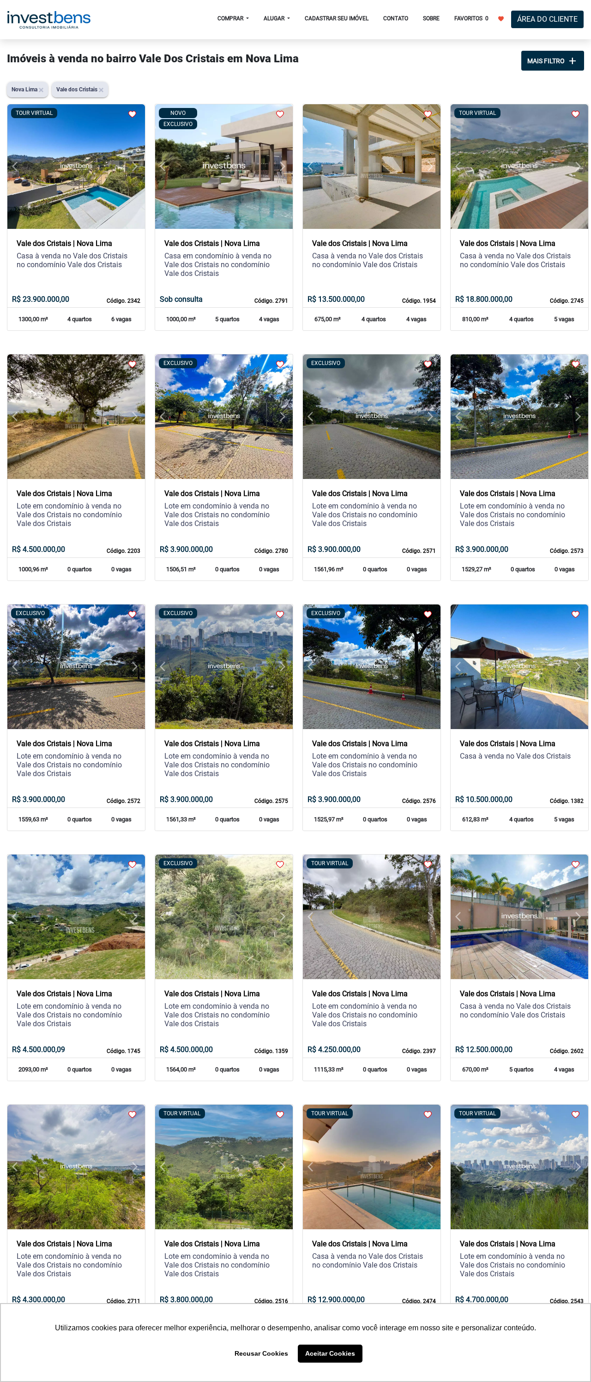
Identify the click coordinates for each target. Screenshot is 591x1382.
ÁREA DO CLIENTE (547, 19)
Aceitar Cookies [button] (330, 1353)
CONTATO (395, 18)
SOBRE (431, 18)
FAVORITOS (471, 18)
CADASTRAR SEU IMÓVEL (336, 18)
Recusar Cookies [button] (261, 1353)
